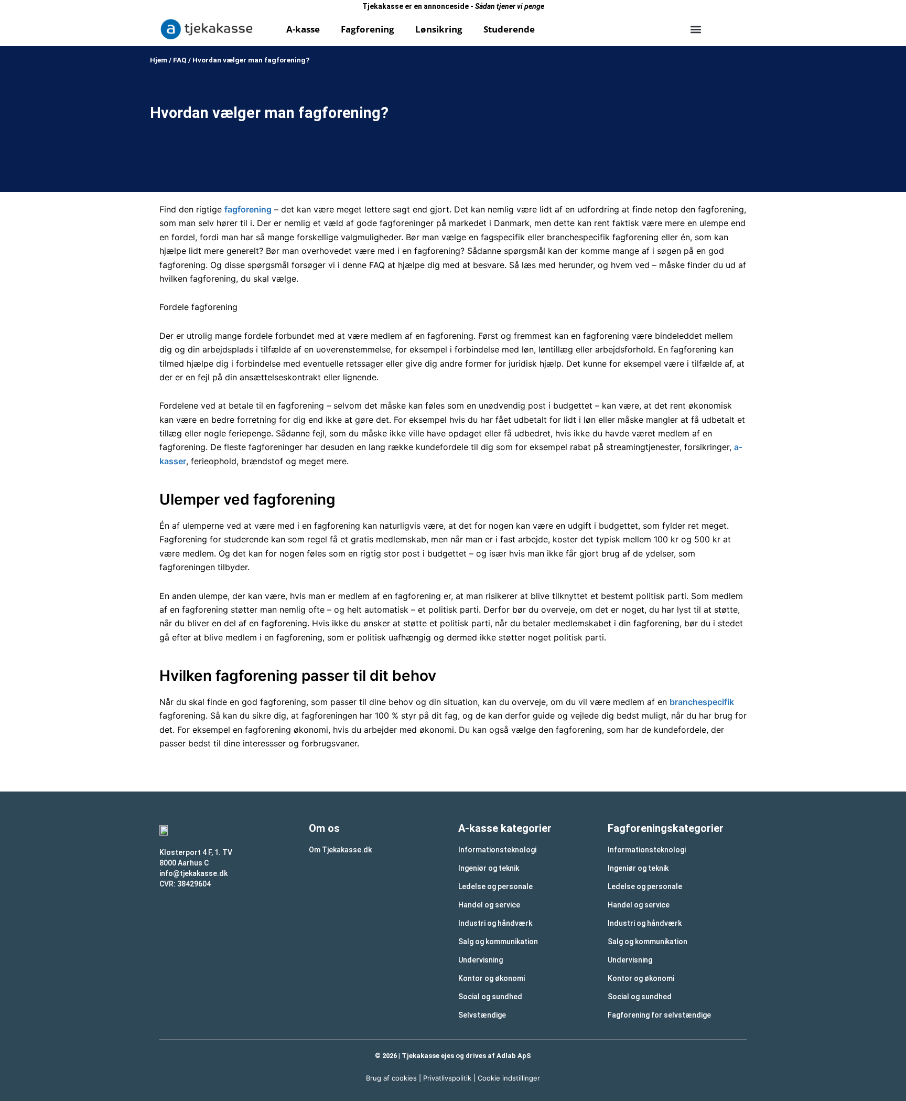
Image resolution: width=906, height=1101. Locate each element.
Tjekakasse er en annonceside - (453, 6)
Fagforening (367, 29)
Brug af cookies (391, 1078)
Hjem (158, 60)
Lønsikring (438, 29)
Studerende (509, 29)
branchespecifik (702, 702)
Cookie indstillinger (509, 1078)
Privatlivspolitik (447, 1078)
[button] (696, 29)
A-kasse (303, 29)
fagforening (248, 209)
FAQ (180, 60)
